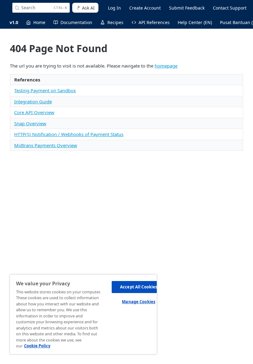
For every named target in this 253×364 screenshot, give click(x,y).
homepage (166, 66)
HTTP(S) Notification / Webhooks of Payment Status (68, 134)
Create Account (145, 8)
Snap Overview (30, 123)
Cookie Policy (37, 346)
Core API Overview (34, 112)
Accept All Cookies (138, 287)
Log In (114, 8)
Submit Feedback (187, 8)
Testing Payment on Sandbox (45, 90)
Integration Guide (33, 101)
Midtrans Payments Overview (45, 145)
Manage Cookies (138, 301)
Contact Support (230, 8)
